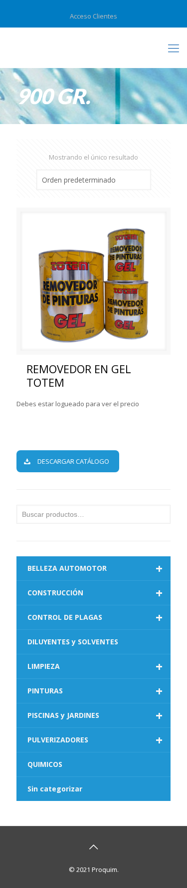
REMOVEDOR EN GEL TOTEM (78, 375)
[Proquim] (93, 48)
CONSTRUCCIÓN (95, 592)
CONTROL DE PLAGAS (95, 617)
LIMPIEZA (95, 666)
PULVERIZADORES (95, 739)
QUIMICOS (44, 764)
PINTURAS (95, 690)
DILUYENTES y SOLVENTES (72, 641)
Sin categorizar (54, 788)
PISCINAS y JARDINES (95, 715)
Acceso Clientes (93, 16)
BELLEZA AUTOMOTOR (95, 568)
